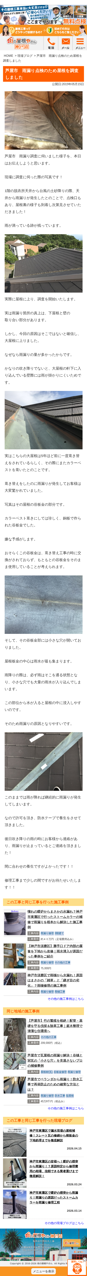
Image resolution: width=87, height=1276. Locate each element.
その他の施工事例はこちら (66, 998)
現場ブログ (25, 55)
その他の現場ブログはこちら (64, 1223)
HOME (8, 55)
